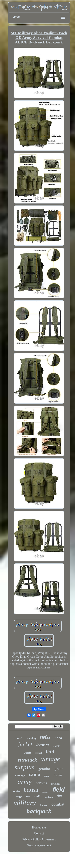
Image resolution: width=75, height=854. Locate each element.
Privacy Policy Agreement (38, 839)
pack (58, 738)
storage (20, 775)
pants (27, 752)
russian (58, 775)
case (28, 796)
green (58, 768)
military (24, 803)
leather (42, 744)
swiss (45, 736)
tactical (38, 753)
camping (31, 738)
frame (43, 805)
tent (50, 751)
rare (56, 745)
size (59, 796)
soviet (16, 791)
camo (34, 774)
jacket (25, 744)
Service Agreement (39, 845)
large (18, 796)
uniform (49, 797)
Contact (39, 833)
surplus (24, 767)
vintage (50, 759)
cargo (46, 776)
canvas (41, 782)
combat (57, 804)
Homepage (39, 827)
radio (37, 796)
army (25, 781)
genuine (44, 769)
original (55, 783)
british (31, 790)
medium (45, 792)
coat (19, 738)
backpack (39, 811)
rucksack (27, 760)
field (58, 789)
